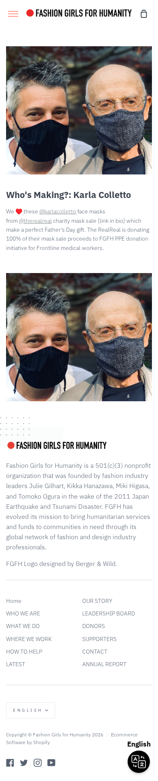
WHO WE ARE (23, 613)
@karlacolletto (57, 211)
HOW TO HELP (24, 651)
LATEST (15, 664)
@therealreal (35, 220)
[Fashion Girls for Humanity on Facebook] (10, 763)
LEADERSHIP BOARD (108, 613)
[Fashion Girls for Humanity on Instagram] (38, 763)
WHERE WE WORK (29, 639)
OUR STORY (97, 601)
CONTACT (94, 651)
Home (13, 601)
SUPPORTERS (99, 639)
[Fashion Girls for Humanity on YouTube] (51, 763)
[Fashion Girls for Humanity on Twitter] (24, 763)
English (28, 710)
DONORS (93, 626)
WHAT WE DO (23, 626)
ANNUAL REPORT (104, 664)
